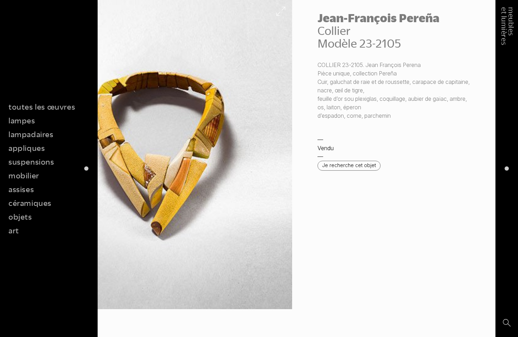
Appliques (26, 147)
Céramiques (29, 202)
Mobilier (23, 175)
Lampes (21, 120)
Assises (21, 189)
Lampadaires (31, 134)
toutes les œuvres (41, 106)
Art (13, 230)
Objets (20, 216)
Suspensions (31, 161)
